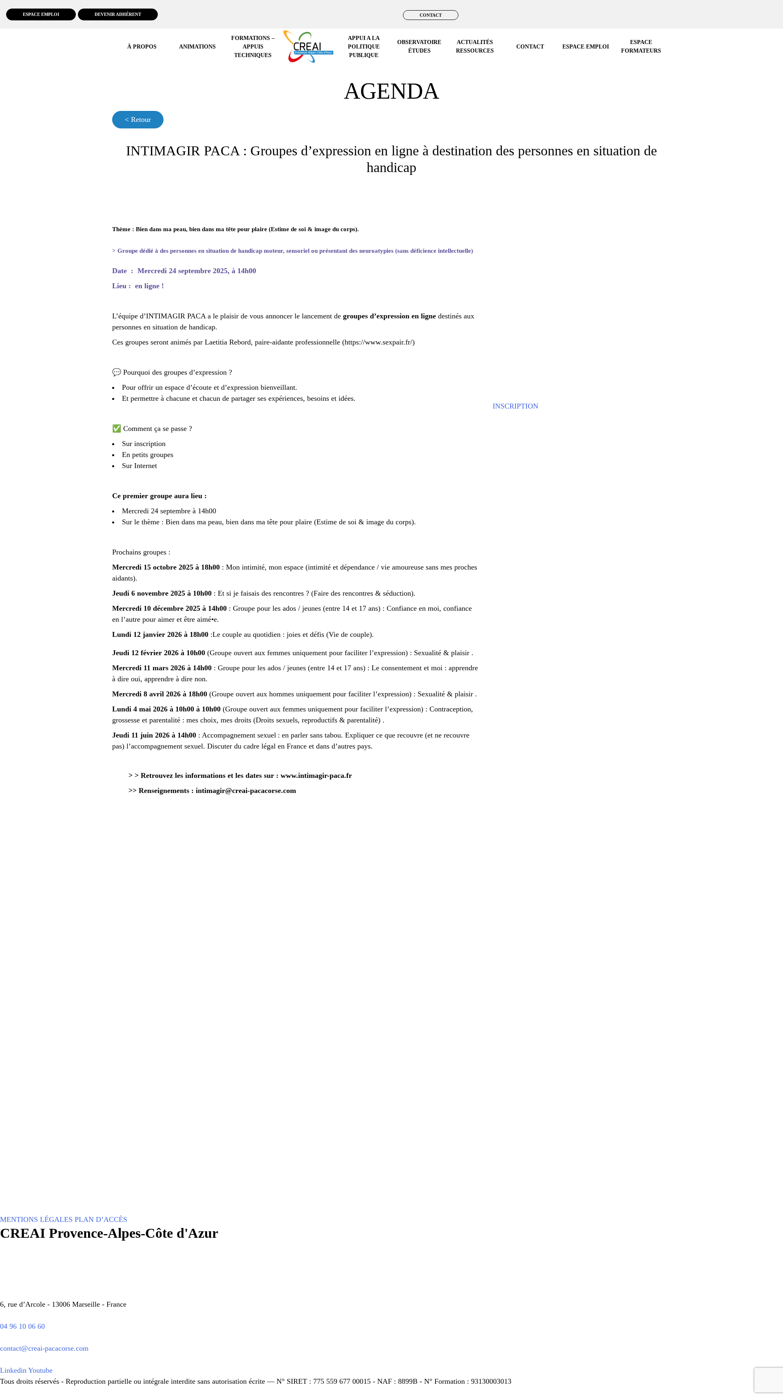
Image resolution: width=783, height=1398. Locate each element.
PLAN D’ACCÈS (101, 1219)
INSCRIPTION (515, 406)
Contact (530, 47)
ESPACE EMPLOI (41, 14)
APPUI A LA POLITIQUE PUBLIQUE (364, 46)
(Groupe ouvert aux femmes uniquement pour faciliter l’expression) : (309, 653)
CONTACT (431, 15)
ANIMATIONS (197, 47)
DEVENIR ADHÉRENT (118, 14)
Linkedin (13, 1370)
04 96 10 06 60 (22, 1326)
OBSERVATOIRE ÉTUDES (419, 46)
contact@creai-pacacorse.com (44, 1348)
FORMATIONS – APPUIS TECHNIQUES (252, 46)
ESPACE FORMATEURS (641, 46)
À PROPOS (142, 47)
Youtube (40, 1370)
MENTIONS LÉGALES (36, 1219)
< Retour (138, 119)
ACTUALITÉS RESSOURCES (475, 46)
